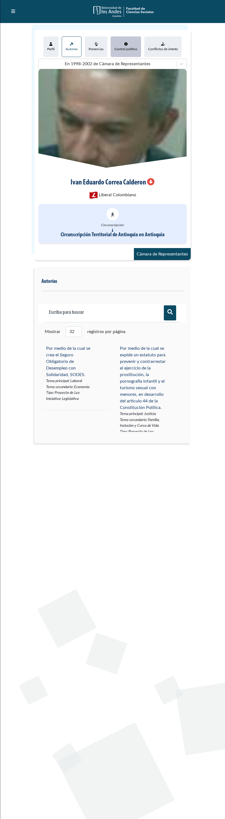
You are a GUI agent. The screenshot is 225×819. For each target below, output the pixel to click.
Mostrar (52, 331)
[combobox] (42, 64)
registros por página (106, 331)
